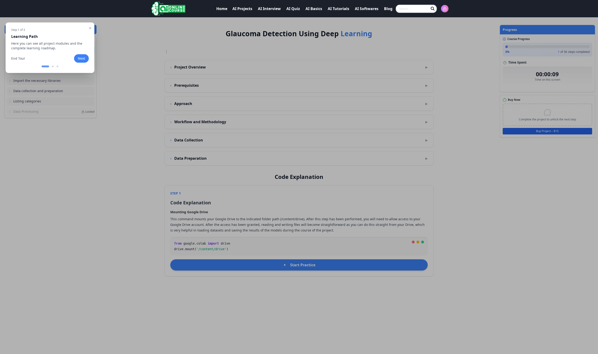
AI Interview (269, 8)
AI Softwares (366, 8)
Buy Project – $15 (547, 131)
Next (81, 58)
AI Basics (314, 8)
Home (221, 8)
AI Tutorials (338, 8)
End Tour (18, 58)
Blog (388, 8)
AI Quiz (293, 8)
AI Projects (242, 8)
